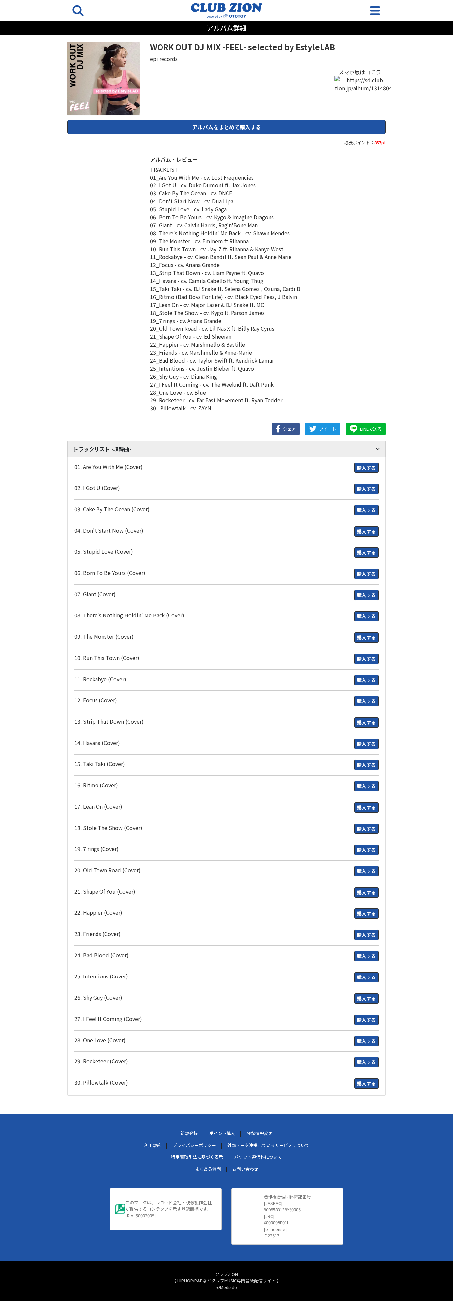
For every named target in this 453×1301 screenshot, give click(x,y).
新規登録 (189, 1133)
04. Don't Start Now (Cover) (108, 530)
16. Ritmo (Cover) (96, 785)
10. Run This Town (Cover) (106, 658)
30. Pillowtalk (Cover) (101, 1082)
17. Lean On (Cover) (98, 806)
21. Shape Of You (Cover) (104, 891)
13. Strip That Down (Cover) (109, 721)
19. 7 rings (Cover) (96, 849)
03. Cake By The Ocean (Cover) (112, 509)
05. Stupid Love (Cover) (103, 551)
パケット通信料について (258, 1157)
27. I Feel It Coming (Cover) (108, 1019)
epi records (164, 59)
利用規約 (152, 1145)
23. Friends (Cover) (97, 934)
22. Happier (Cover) (98, 912)
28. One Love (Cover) (100, 1040)
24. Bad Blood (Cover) (101, 955)
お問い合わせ (245, 1169)
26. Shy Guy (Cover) (98, 997)
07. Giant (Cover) (95, 594)
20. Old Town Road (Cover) (107, 870)
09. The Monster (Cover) (104, 636)
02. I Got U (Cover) (97, 488)
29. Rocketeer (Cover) (101, 1061)
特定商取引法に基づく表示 (197, 1157)
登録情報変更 (260, 1133)
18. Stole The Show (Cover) (108, 827)
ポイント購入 (222, 1133)
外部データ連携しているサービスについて (268, 1145)
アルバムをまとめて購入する (226, 127)
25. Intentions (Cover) (101, 976)
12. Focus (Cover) (95, 700)
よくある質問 (208, 1169)
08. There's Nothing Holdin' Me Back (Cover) (129, 615)
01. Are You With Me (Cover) (108, 466)
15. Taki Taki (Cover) (99, 764)
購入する (366, 467)
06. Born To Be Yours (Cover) (109, 573)
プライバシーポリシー (194, 1145)
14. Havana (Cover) (97, 743)
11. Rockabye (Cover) (100, 679)
